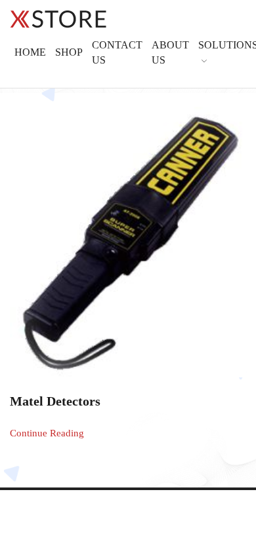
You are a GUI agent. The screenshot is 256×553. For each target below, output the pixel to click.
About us (170, 52)
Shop (69, 52)
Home (30, 52)
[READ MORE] (128, 238)
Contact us (117, 52)
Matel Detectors (55, 401)
